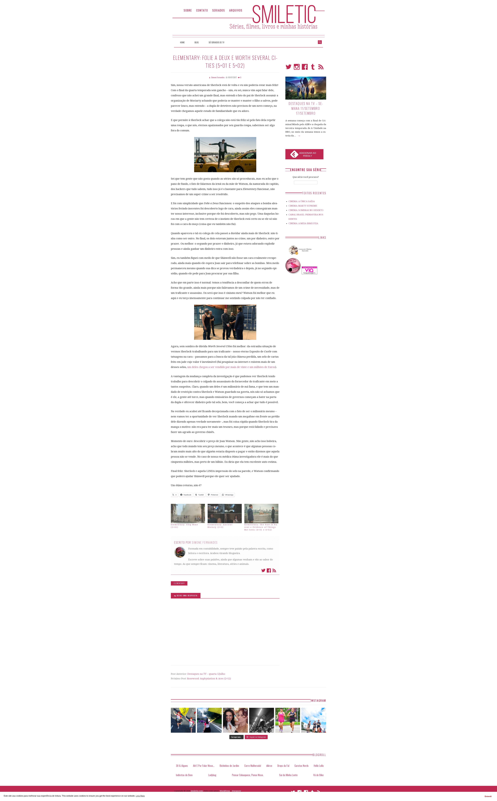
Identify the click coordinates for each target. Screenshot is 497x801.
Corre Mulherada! (252, 766)
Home (182, 42)
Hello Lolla (319, 766)
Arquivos (235, 10)
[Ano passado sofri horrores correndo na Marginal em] (313, 720)
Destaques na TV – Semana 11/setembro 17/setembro (306, 108)
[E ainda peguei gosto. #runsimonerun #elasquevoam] (261, 720)
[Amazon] (299, 256)
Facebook (269, 570)
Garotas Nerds (301, 766)
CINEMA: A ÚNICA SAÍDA (301, 201)
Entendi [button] (488, 796)
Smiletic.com (197, 791)
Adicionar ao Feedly (307, 154)
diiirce (269, 766)
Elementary (179, 583)
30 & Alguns (182, 766)
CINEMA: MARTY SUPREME (302, 205)
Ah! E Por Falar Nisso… (203, 766)
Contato (202, 10)
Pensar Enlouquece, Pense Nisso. (248, 775)
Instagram (297, 68)
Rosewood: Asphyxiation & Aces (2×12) (209, 678)
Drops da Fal (283, 766)
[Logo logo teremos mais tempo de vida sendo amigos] (235, 720)
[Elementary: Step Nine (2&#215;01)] (188, 513)
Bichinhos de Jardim (229, 766)
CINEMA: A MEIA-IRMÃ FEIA (303, 223)
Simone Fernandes (205, 542)
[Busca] (320, 42)
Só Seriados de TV (216, 42)
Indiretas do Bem (184, 775)
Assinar (274, 570)
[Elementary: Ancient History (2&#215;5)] (225, 513)
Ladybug (212, 775)
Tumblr (313, 68)
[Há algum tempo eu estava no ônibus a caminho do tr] (183, 720)
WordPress (225, 791)
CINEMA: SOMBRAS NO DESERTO (305, 210)
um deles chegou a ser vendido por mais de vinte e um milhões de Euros (231, 367)
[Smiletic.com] (248, 21)
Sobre (188, 10)
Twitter (263, 570)
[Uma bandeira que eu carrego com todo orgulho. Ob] (209, 720)
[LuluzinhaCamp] (293, 273)
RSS (321, 68)
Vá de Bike (318, 775)
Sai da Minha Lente (288, 775)
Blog (197, 42)
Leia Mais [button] (140, 796)
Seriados (218, 10)
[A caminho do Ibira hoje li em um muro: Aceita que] (287, 720)
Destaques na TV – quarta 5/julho (206, 674)
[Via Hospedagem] (309, 273)
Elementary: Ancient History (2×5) (220, 526)
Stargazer (236, 791)
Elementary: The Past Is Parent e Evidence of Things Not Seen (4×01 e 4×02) (261, 527)
